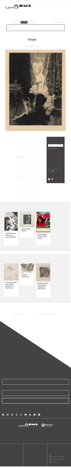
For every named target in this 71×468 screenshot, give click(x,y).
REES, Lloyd (9, 290)
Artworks (9, 18)
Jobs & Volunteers (20, 465)
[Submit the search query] (8, 28)
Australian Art (20, 156)
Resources (31, 22)
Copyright (40, 465)
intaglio (18, 177)
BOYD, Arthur (9, 239)
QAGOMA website (7, 449)
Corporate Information (52, 465)
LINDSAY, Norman (32, 45)
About (4, 455)
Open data (5, 447)
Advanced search (59, 22)
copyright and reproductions (39, 311)
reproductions (10, 311)
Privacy (31, 465)
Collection (17, 12)
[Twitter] (52, 177)
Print (17, 171)
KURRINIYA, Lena (26, 231)
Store (3, 451)
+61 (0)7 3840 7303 (58, 454)
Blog (3, 453)
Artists (17, 18)
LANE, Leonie (41, 238)
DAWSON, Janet (26, 279)
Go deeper (25, 18)
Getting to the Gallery (58, 452)
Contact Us (55, 457)
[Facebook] (49, 177)
